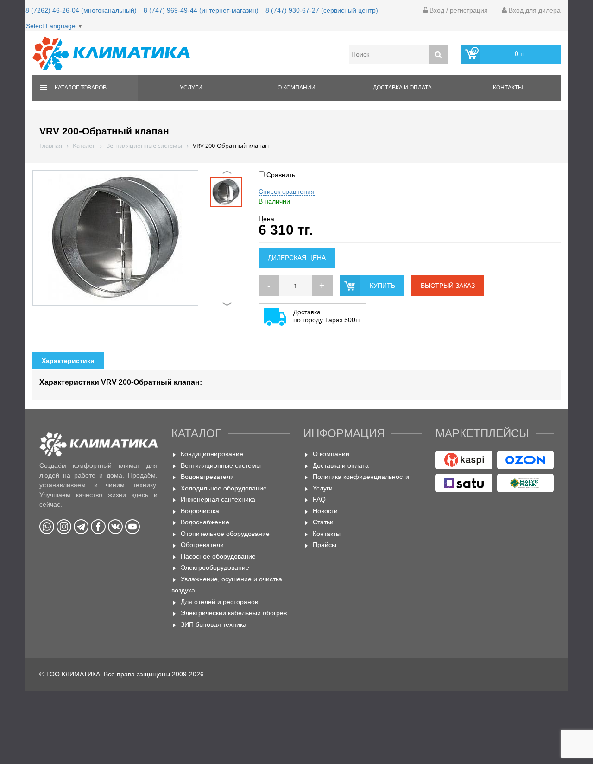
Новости (325, 511)
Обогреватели (202, 544)
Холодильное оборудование (224, 488)
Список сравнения (287, 191)
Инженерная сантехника (218, 499)
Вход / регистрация (458, 10)
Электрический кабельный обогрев (234, 613)
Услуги (191, 87)
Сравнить (280, 174)
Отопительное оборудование (225, 533)
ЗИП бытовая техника (213, 624)
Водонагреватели (207, 476)
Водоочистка (200, 511)
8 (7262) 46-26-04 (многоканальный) (81, 10)
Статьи (323, 522)
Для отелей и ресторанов (219, 601)
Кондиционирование (212, 454)
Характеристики (68, 360)
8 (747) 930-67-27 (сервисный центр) (321, 10)
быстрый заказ (448, 285)
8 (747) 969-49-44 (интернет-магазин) (201, 10)
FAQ (319, 499)
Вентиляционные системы (221, 465)
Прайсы (324, 544)
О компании (296, 87)
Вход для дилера (534, 10)
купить (382, 285)
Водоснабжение (205, 522)
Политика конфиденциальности (361, 476)
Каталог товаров (81, 87)
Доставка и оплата (402, 87)
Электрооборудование (215, 567)
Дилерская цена (297, 257)
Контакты (508, 87)
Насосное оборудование (218, 556)
